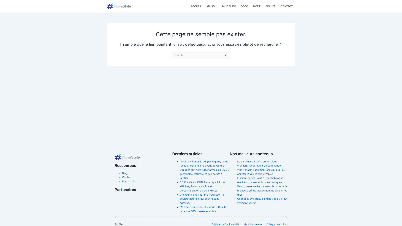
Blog (125, 173)
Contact (287, 6)
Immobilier (229, 6)
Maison (212, 6)
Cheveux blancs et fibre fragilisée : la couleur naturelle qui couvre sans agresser (202, 198)
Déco (244, 6)
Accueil (196, 6)
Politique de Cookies (276, 224)
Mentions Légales (253, 224)
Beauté (271, 6)
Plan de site (129, 181)
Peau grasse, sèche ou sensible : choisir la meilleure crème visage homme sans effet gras (262, 190)
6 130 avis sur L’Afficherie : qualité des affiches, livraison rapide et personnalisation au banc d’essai (202, 186)
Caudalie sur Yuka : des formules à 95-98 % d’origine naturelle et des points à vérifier (204, 174)
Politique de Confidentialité (225, 224)
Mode (257, 6)
